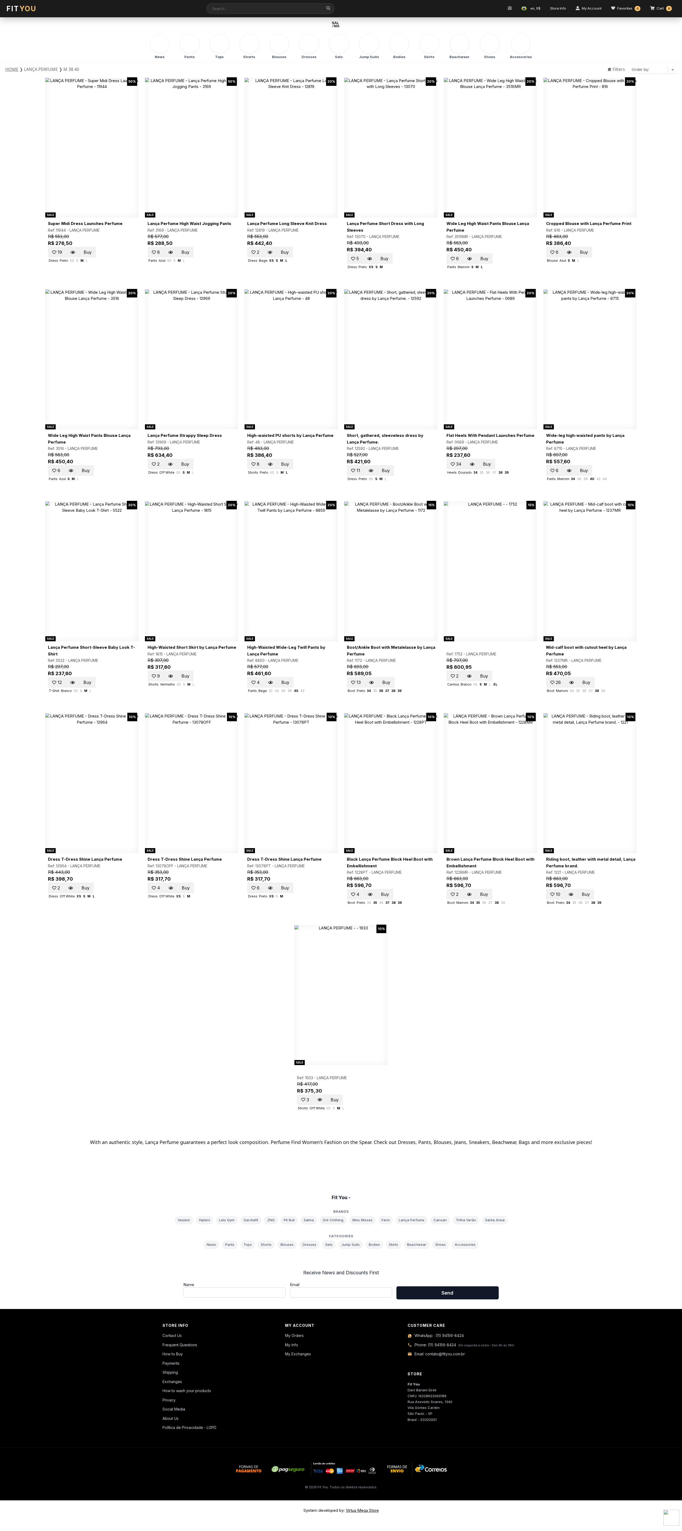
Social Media (174, 1409)
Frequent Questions (180, 1345)
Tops (247, 1244)
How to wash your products (187, 1390)
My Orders (294, 1335)
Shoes (440, 1244)
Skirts (393, 1244)
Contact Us (172, 1335)
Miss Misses (362, 1220)
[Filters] (509, 8)
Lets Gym (226, 1220)
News (211, 1244)
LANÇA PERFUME (85, 230)
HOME (11, 69)
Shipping (170, 1372)
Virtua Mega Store (362, 1510)
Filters (618, 69)
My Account (592, 8)
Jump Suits (351, 1244)
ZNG (271, 1220)
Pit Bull (289, 1220)
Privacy (169, 1400)
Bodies (374, 1244)
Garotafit (250, 1220)
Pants (229, 1244)
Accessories (465, 1244)
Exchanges (172, 1381)
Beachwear (416, 1244)
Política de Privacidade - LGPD (189, 1427)
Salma (309, 1220)
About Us (170, 1418)
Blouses (287, 1244)
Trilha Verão (466, 1220)
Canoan (440, 1220)
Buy (88, 252)
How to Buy (173, 1354)
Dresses (309, 1244)
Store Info (558, 8)
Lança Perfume (411, 1220)
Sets (328, 1244)
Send (447, 1293)
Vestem (184, 1220)
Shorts (266, 1244)
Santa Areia (495, 1220)
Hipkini (204, 1220)
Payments (171, 1363)
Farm (385, 1220)
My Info (291, 1345)
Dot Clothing (333, 1220)
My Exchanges (298, 1354)
